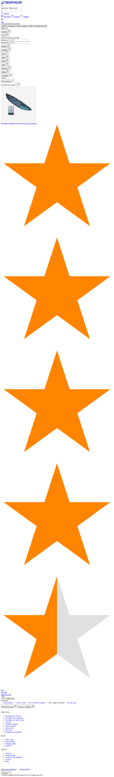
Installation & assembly (13, 732)
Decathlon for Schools (13, 716)
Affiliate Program (11, 724)
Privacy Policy (25, 769)
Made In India (10, 755)
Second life (9, 728)
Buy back (8, 730)
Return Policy (10, 742)
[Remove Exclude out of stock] (18, 84)
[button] (4, 24)
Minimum (4, 40)
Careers (8, 759)
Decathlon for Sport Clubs (14, 720)
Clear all (4, 32)
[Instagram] (10, 710)
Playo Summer (10, 726)
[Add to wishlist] (3, 698)
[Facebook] (2, 710)
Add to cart (10, 698)
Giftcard (8, 722)
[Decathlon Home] (11, 3)
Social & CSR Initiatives (14, 757)
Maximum (4, 42)
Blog (7, 761)
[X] (5, 710)
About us (8, 753)
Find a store (9, 740)
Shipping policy (10, 744)
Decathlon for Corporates (14, 718)
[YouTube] (7, 710)
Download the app (8, 707)
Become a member (25, 707)
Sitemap (8, 746)
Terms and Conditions (9, 769)
